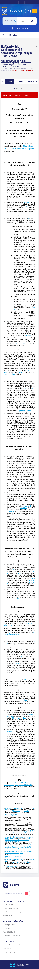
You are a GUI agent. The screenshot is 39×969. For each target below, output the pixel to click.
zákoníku (26, 811)
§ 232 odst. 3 (16, 811)
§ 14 (6, 851)
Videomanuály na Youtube (13, 893)
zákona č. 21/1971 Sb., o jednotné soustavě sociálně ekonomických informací (17, 840)
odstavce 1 (19, 338)
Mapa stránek (7, 915)
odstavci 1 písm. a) (22, 343)
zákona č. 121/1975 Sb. (15, 857)
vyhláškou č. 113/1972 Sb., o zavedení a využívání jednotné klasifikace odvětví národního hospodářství (20, 837)
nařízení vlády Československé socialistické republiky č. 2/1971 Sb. (19, 784)
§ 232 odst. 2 (9, 808)
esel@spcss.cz (8, 948)
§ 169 (25, 146)
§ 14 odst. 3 (21, 372)
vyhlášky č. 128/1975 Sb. (28, 832)
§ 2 (26, 360)
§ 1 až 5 (26, 680)
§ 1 (18, 360)
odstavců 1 (27, 202)
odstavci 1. (29, 336)
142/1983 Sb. (28, 70)
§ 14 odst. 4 (23, 411)
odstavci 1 (28, 506)
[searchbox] (23, 21)
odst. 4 (6, 374)
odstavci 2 (23, 508)
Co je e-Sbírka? (8, 905)
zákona (6, 372)
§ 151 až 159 (17, 832)
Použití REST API (9, 932)
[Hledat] (33, 21)
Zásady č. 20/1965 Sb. (11, 815)
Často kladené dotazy (10, 908)
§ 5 (19, 573)
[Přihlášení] (34, 11)
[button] (36, 46)
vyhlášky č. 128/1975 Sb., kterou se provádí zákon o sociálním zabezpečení (18, 852)
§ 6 (17, 663)
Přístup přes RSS (9, 925)
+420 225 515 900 (9, 952)
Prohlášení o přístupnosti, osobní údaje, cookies (20, 912)
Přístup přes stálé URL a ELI (12, 936)
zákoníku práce (17, 808)
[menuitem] (28, 11)
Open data (6, 928)
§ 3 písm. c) (30, 623)
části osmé (16, 718)
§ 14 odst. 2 (30, 370)
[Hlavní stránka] (3, 35)
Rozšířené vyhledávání (21, 28)
